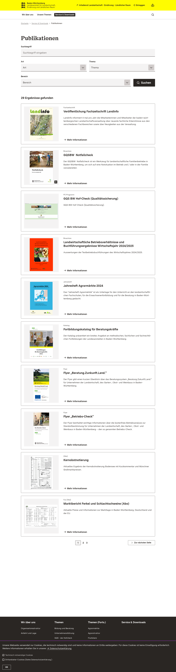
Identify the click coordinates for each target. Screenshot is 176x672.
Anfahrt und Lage (28, 633)
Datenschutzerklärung (60, 648)
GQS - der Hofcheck (63, 638)
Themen (58, 622)
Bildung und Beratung (64, 628)
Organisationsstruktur (30, 628)
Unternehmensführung (64, 633)
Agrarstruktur (94, 633)
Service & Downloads (134, 622)
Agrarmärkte (93, 628)
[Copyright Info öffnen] (55, 182)
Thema (92, 61)
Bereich (24, 76)
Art (22, 61)
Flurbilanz (92, 638)
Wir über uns (28, 622)
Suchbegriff (26, 46)
